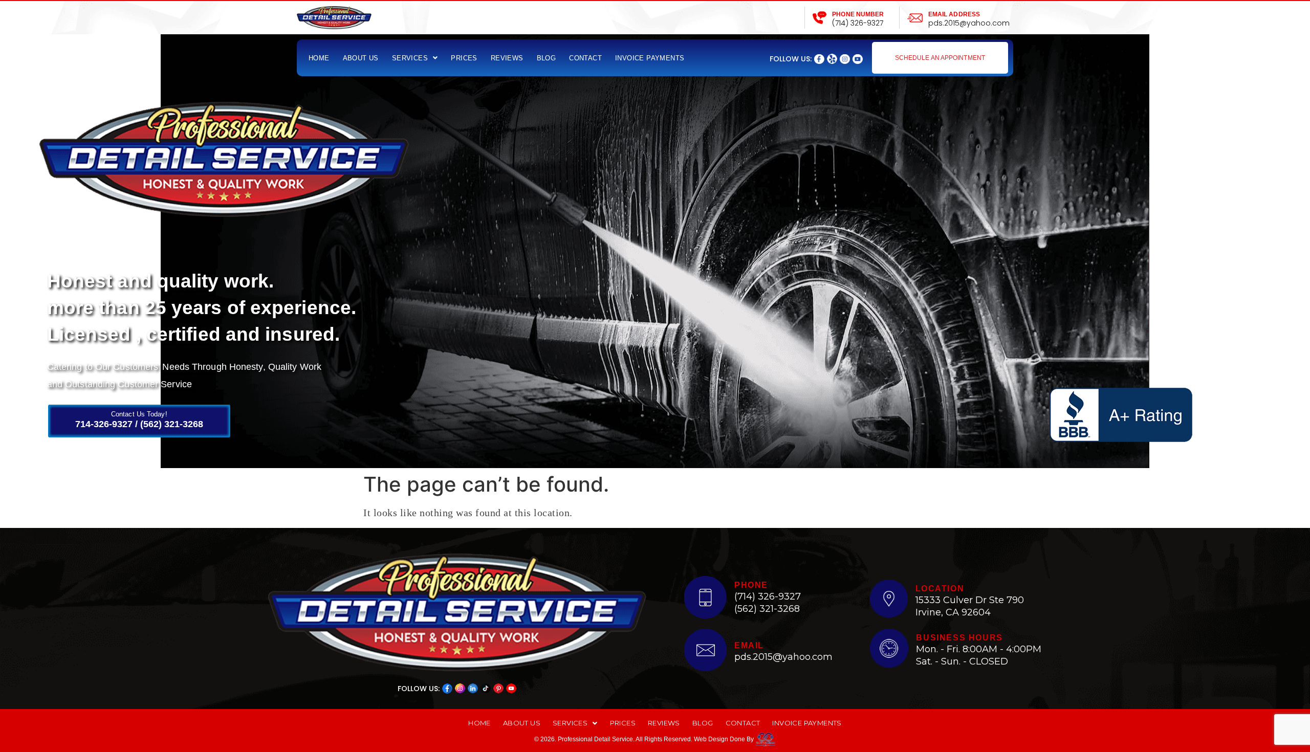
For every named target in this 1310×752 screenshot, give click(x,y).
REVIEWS (507, 58)
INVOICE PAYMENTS (649, 58)
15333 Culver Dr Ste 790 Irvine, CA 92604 (969, 605)
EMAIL (749, 645)
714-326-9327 (104, 424)
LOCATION (940, 588)
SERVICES (410, 58)
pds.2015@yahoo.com (969, 23)
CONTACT (585, 58)
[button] (415, 58)
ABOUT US (361, 58)
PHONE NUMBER (858, 14)
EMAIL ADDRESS (954, 14)
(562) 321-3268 (171, 424)
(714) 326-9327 (857, 23)
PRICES (464, 58)
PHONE (751, 585)
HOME (319, 58)
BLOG (546, 58)
